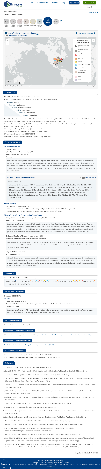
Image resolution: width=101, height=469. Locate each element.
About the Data (42, 3)
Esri (95, 86)
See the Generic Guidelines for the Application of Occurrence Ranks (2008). (29, 345)
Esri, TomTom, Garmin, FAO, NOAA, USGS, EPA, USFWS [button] (20, 86)
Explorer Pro (74, 3)
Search (30, 3)
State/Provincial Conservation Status (22, 33)
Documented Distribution (17, 35)
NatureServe (48, 463)
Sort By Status (90, 178)
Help (63, 3)
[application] (50, 62)
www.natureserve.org (56, 460)
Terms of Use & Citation (61, 463)
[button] (7, 40)
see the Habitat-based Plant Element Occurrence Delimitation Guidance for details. (64, 335)
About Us (54, 3)
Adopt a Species (89, 3)
